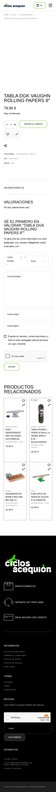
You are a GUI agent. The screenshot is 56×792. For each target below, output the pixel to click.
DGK (13, 163)
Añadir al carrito (33, 124)
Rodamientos (11, 505)
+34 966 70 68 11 (11, 759)
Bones (8, 491)
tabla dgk (13, 158)
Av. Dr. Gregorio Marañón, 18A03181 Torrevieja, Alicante (18, 764)
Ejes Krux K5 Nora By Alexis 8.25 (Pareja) (40, 497)
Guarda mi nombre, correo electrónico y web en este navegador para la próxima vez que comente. (28, 340)
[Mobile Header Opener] (50, 5)
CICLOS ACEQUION (17, 787)
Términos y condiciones (15, 655)
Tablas (32, 154)
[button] (8, 134)
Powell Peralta (38, 427)
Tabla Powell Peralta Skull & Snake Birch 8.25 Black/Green (40, 435)
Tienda (7, 686)
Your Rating (10, 261)
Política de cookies (13, 663)
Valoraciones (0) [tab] (14, 187)
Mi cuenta (8, 682)
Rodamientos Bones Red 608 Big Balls (13, 497)
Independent (11, 427)
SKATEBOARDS (22, 154)
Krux (33, 491)
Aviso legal (9, 667)
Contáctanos (10, 690)
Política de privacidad (14, 652)
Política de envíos (12, 659)
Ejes (21, 442)
